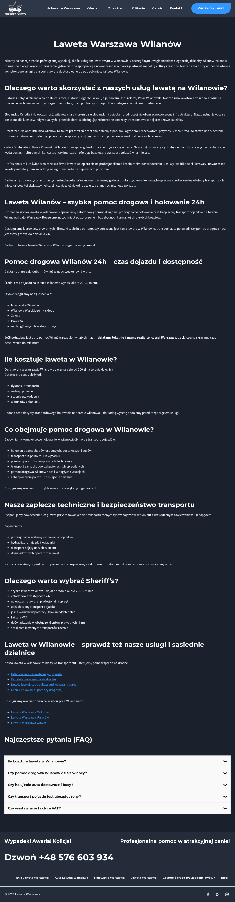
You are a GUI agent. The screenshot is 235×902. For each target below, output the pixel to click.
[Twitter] (217, 894)
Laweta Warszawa (144, 877)
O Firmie (138, 8)
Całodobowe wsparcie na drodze (33, 679)
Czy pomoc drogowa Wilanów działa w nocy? (47, 773)
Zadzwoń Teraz (211, 8)
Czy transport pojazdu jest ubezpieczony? (44, 797)
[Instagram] (227, 894)
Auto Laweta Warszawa (71, 877)
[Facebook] (208, 894)
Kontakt (176, 8)
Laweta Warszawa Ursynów (30, 717)
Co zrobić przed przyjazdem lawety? (189, 877)
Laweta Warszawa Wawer (28, 723)
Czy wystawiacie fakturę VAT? (34, 808)
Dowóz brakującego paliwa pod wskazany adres (43, 684)
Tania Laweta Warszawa (31, 877)
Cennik (157, 8)
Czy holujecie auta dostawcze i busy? (40, 785)
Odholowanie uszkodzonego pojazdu (36, 674)
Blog (224, 877)
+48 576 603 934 (76, 857)
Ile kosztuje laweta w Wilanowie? (37, 761)
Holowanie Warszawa (63, 8)
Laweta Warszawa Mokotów (30, 712)
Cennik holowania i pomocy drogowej (36, 690)
